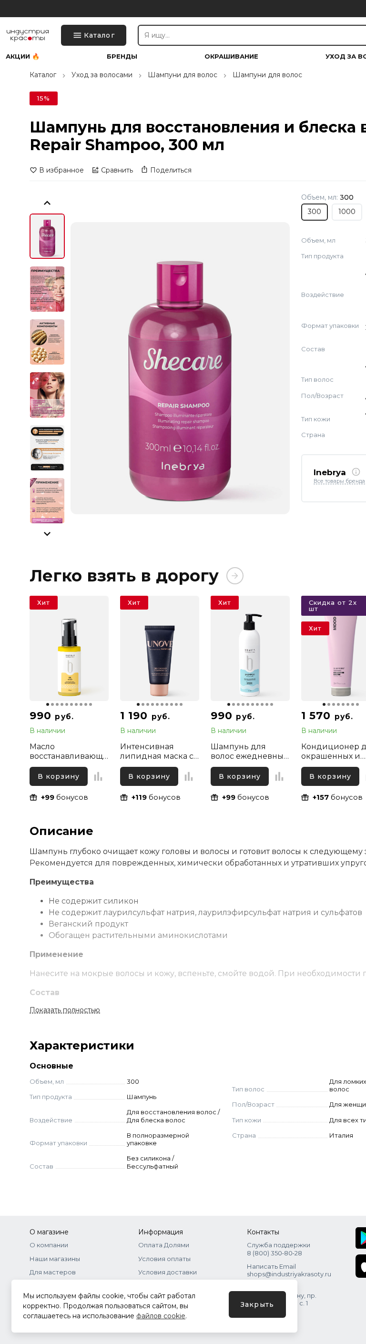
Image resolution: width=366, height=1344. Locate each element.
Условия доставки (167, 1272)
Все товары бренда (339, 481)
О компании (49, 1245)
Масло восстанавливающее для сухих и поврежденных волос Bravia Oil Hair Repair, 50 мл (69, 751)
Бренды (122, 56)
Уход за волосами (101, 75)
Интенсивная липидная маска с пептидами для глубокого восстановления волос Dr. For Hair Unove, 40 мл (156, 751)
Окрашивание (231, 56)
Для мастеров (53, 1272)
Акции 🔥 (23, 56)
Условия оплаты (164, 1259)
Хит (43, 602)
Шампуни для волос (182, 75)
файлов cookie (160, 1316)
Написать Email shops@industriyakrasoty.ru (289, 1270)
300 (314, 211)
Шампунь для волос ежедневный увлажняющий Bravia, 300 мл (250, 751)
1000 (347, 211)
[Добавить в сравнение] (98, 776)
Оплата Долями (163, 1245)
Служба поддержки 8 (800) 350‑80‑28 (278, 1248)
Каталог (43, 75)
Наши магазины (55, 1259)
